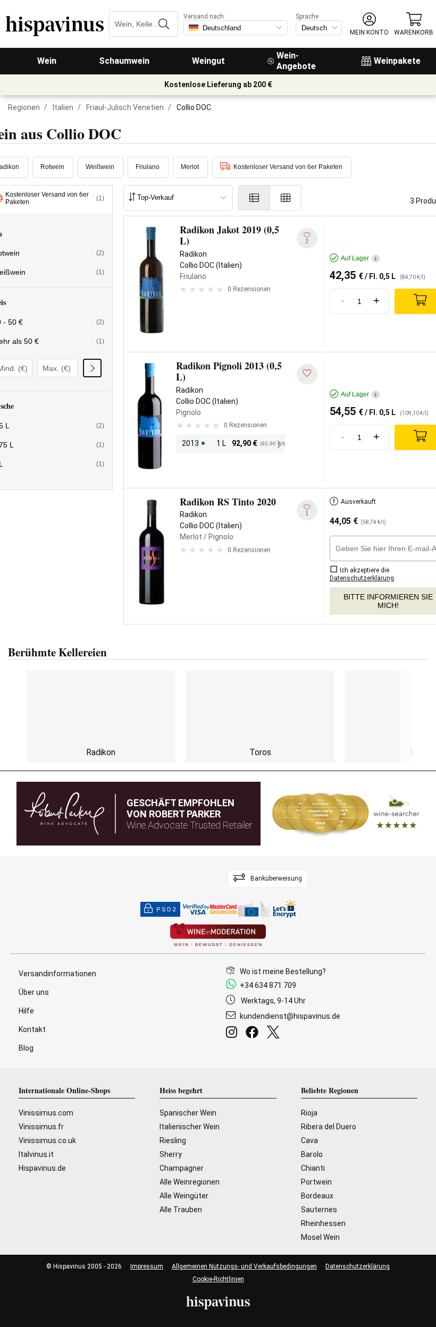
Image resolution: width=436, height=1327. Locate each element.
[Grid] (285, 197)
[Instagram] (233, 1033)
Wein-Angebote (296, 60)
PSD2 (166, 909)
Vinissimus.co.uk (47, 1140)
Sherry (171, 1154)
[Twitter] (275, 1033)
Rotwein (52, 167)
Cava (309, 1140)
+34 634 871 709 (268, 985)
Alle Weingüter (184, 1195)
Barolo (312, 1154)
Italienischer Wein (190, 1126)
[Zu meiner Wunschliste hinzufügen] (307, 374)
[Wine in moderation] (218, 935)
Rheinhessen (323, 1223)
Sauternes (319, 1209)
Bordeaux (317, 1195)
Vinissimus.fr (41, 1126)
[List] (254, 197)
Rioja (309, 1113)
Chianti (313, 1168)
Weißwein (100, 167)
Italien (63, 107)
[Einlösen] (92, 368)
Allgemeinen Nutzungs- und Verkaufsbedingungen (244, 1266)
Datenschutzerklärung (357, 1266)
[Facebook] (254, 1033)
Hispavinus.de (42, 1168)
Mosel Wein (320, 1237)
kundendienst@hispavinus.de (290, 1016)
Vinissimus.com (46, 1113)
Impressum (146, 1266)
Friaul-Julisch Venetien (125, 107)
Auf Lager (358, 258)
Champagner (182, 1168)
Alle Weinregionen (190, 1182)
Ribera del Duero (328, 1126)
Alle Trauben (181, 1209)
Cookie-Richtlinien (218, 1279)
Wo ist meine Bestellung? (283, 971)
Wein (46, 61)
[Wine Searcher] (346, 814)
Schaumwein (124, 61)
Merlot (190, 167)
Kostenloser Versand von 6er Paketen (287, 167)
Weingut (208, 61)
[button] (369, 24)
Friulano (148, 167)
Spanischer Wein (188, 1113)
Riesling (173, 1140)
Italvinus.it (36, 1154)
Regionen (24, 107)
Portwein (316, 1182)
